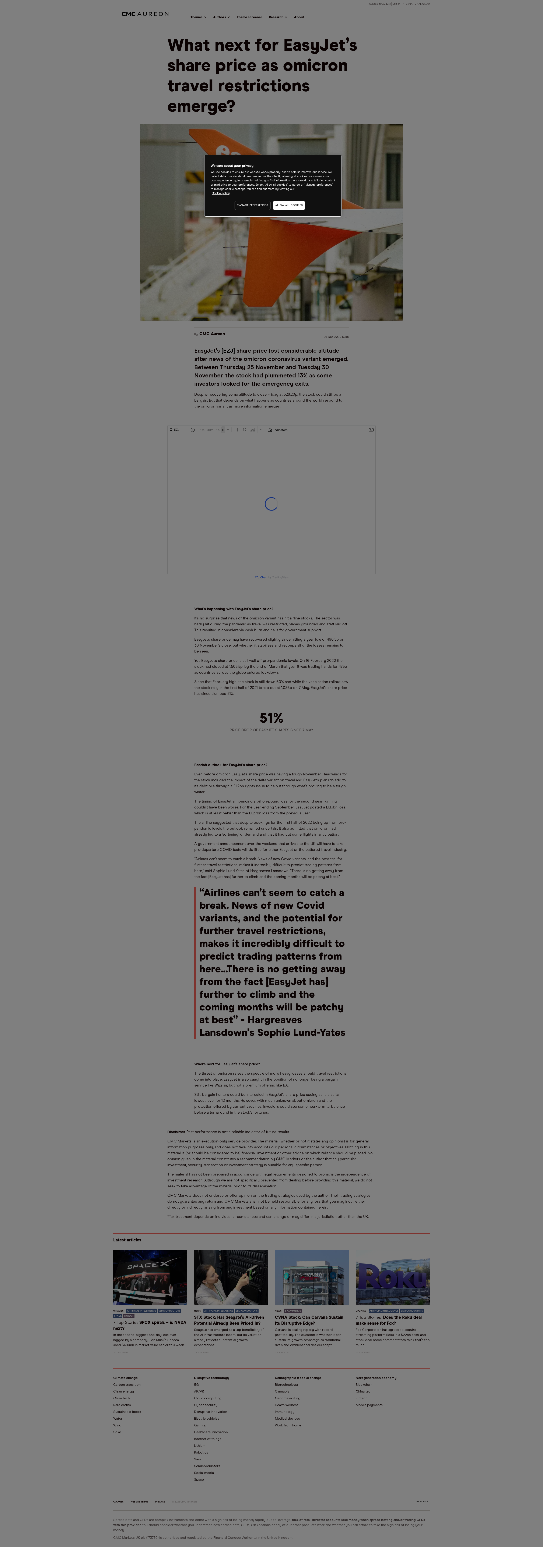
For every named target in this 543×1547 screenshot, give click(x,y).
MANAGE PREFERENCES (252, 205)
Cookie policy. (221, 193)
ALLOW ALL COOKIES (289, 205)
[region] (273, 186)
